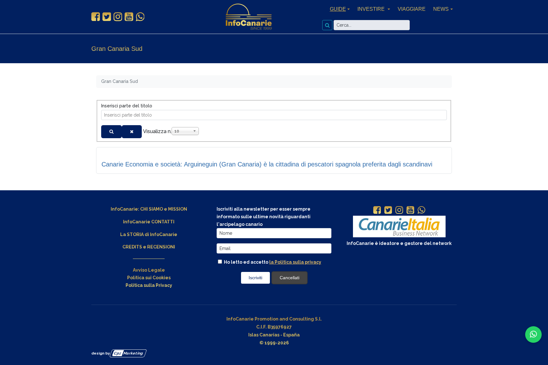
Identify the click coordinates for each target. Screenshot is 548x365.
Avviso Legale (149, 270)
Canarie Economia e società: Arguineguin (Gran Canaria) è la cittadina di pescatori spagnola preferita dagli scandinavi (266, 164)
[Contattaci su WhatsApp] (533, 334)
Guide (338, 9)
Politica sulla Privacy (149, 285)
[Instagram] (399, 211)
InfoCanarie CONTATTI (148, 221)
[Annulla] (132, 131)
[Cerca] (111, 131)
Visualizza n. (157, 131)
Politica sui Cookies (149, 277)
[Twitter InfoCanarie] (106, 17)
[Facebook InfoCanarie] (95, 17)
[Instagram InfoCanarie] (118, 17)
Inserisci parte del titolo (127, 105)
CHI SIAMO (151, 209)
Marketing (128, 353)
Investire (371, 9)
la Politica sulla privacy (295, 262)
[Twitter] (388, 211)
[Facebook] (377, 211)
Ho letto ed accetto (272, 262)
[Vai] (327, 25)
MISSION (177, 209)
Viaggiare (412, 9)
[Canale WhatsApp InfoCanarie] (140, 17)
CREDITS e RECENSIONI (148, 246)
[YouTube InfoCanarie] (129, 17)
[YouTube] (410, 211)
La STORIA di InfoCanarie (148, 234)
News (441, 9)
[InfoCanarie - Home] (248, 17)
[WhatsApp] (421, 211)
